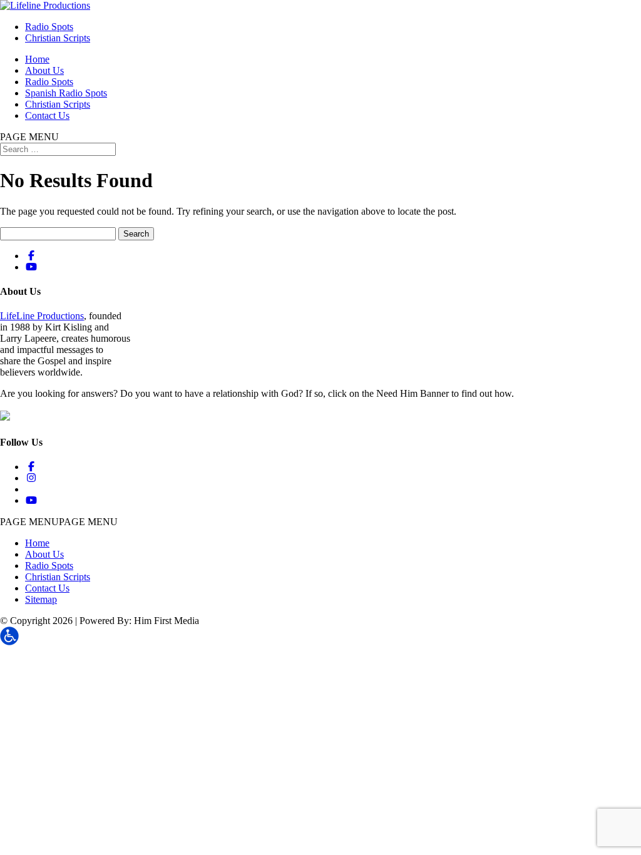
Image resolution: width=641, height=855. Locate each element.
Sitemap (41, 599)
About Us (44, 70)
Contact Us (47, 115)
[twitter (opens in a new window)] (29, 489)
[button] (59, 521)
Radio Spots (49, 26)
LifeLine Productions (42, 315)
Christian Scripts (57, 38)
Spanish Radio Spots (66, 93)
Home (37, 59)
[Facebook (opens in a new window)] (31, 255)
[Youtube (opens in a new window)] (31, 267)
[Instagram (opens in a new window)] (31, 478)
